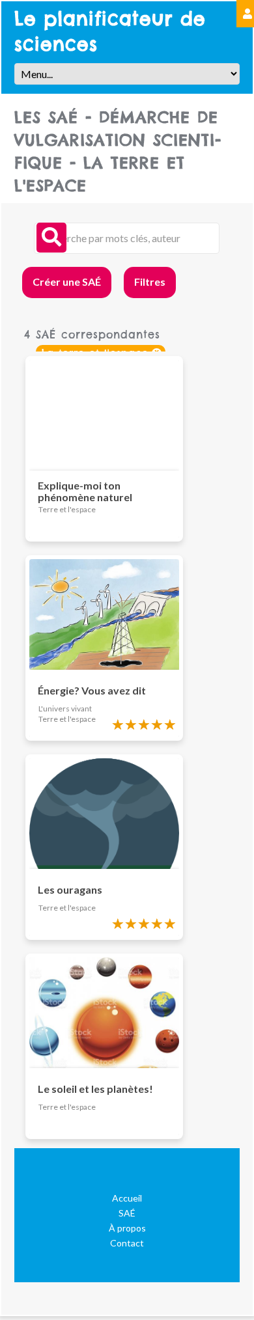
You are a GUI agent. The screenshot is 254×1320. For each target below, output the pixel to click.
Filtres (149, 281)
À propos (127, 1227)
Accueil (127, 1197)
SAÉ (127, 1212)
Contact (127, 1242)
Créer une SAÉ (67, 281)
